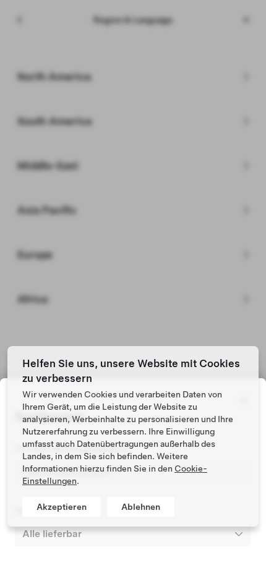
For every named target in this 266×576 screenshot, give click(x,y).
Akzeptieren (61, 507)
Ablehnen (140, 507)
